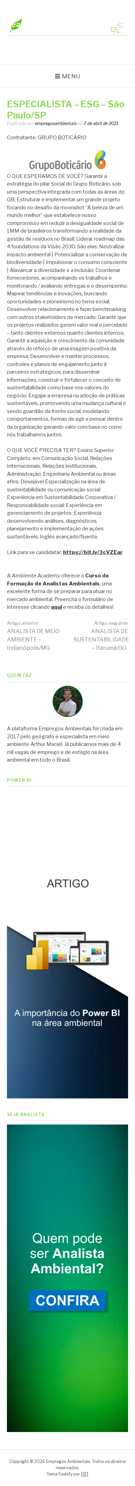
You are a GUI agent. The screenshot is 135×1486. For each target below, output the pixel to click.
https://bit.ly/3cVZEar (93, 552)
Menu (71, 76)
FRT (85, 1474)
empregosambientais (55, 123)
